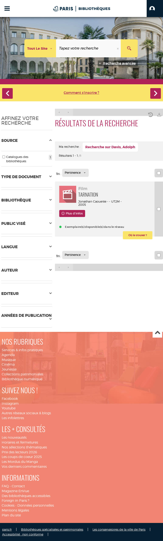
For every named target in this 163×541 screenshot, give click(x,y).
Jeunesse (9, 369)
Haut (157, 333)
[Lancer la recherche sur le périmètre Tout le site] (129, 48)
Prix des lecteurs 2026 (19, 452)
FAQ (5, 486)
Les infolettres (13, 418)
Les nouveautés (14, 437)
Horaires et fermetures (20, 442)
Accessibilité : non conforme (22, 534)
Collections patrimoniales (22, 374)
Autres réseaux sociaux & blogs (26, 413)
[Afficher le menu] (7, 8)
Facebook (10, 399)
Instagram (10, 404)
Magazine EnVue (15, 491)
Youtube (8, 408)
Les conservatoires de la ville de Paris (119, 529)
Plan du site (11, 515)
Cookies (8, 505)
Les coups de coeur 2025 (22, 457)
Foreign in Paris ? (15, 501)
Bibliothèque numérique (22, 379)
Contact (18, 486)
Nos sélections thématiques (24, 447)
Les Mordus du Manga (20, 462)
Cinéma (8, 364)
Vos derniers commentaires (24, 467)
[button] (155, 8)
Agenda (8, 355)
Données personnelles (35, 505)
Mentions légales (15, 510)
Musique (9, 360)
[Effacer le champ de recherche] (118, 48)
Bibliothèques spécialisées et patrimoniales (52, 529)
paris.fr (7, 529)
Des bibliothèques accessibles (26, 496)
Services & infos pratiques (22, 350)
